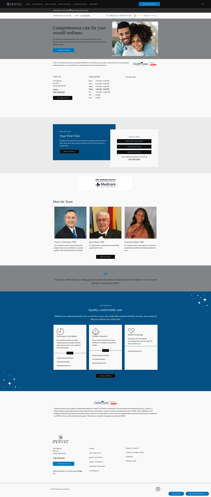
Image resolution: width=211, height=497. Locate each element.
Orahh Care (131, 461)
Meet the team (105, 257)
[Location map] (141, 93)
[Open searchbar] (203, 4)
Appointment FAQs (134, 146)
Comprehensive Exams (63, 361)
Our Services (38, 4)
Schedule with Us (149, 4)
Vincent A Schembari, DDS (65, 242)
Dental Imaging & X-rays (64, 365)
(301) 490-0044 (85, 15)
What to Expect (65, 4)
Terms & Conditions (135, 452)
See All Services (105, 376)
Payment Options (80, 4)
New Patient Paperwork (134, 141)
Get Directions (62, 98)
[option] (70, 229)
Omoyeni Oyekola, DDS (134, 242)
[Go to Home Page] (14, 4)
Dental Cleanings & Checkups (65, 358)
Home (28, 4)
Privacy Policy (132, 448)
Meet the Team (50, 4)
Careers (129, 457)
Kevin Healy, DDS (96, 242)
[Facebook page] (158, 489)
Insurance (94, 4)
